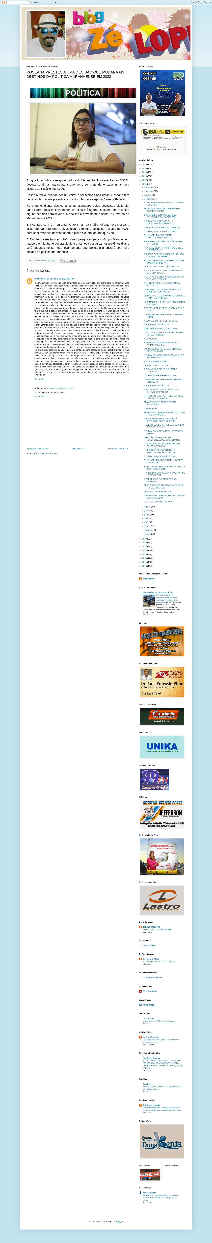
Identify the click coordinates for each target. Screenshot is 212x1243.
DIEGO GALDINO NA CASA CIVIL (159, 502)
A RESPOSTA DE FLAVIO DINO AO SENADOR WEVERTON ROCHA (160, 451)
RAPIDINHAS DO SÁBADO (156, 325)
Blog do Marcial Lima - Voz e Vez (158, 592)
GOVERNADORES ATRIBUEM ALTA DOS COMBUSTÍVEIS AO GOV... (162, 290)
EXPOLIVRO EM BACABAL (156, 361)
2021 (144, 184)
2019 (144, 543)
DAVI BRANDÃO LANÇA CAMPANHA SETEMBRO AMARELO (161, 391)
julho (146, 510)
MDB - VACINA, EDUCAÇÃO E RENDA (161, 267)
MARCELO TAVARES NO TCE (157, 491)
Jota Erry (147, 1084)
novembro (149, 191)
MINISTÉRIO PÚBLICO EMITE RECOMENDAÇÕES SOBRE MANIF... (162, 438)
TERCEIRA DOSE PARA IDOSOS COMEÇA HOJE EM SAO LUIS (163, 486)
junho (147, 514)
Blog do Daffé (149, 579)
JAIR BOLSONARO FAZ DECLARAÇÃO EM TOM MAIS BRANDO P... (163, 397)
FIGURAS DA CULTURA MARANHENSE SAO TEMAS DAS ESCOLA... (164, 297)
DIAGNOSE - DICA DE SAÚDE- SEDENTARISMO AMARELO (158, 236)
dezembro (149, 187)
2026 (144, 164)
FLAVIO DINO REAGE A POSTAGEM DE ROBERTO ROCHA (162, 209)
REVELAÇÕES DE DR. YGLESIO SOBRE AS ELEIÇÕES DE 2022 (164, 426)
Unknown (38, 279)
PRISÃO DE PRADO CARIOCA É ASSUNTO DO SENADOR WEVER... (164, 255)
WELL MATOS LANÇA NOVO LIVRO (160, 329)
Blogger (119, 1221)
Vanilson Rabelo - (151, 1037)
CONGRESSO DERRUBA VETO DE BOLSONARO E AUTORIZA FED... (160, 216)
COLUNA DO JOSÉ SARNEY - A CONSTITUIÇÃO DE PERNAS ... (160, 222)
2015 (144, 558)
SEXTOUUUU (150, 339)
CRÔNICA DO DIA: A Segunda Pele (157, 929)
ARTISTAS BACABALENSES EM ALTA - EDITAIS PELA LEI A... (162, 344)
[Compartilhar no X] (68, 261)
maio (146, 518)
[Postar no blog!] (65, 261)
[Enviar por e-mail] (62, 261)
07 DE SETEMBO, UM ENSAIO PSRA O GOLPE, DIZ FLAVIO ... (162, 445)
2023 (144, 176)
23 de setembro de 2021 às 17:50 (59, 279)
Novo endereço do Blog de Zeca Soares (159, 1021)
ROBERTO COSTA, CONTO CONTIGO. (159, 962)
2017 (144, 550)
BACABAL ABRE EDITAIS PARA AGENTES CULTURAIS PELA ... (163, 272)
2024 (144, 172)
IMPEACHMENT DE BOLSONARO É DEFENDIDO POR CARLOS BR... (160, 419)
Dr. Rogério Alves (151, 959)
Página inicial (78, 449)
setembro (148, 199)
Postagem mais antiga (118, 449)
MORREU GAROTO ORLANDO (158, 365)
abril (146, 522)
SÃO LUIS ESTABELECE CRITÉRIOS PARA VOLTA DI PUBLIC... (164, 333)
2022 (144, 180)
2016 (144, 554)
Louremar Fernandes (152, 977)
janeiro (147, 534)
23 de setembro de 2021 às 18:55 (59, 388)
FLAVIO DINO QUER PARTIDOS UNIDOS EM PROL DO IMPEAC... (164, 413)
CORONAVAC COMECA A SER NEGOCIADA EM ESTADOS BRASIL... (164, 278)
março (147, 526)
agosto (147, 507)
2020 (144, 539)
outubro (148, 195)
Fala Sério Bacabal (151, 1058)
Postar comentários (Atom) (46, 453)
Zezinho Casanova (151, 927)
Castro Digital (149, 945)
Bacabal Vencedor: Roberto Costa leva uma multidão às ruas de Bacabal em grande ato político (160, 1197)
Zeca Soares (149, 1018)
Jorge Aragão (149, 1005)
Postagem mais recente (38, 449)
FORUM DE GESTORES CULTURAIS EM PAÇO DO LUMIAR (162, 350)
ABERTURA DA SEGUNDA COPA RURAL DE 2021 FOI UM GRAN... (164, 467)
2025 (144, 168)
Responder (39, 379)
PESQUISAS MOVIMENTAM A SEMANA (162, 227)
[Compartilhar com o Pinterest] (74, 261)
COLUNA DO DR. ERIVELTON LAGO (160, 231)
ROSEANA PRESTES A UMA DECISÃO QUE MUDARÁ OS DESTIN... (164, 261)
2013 (144, 566)
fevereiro (148, 530)
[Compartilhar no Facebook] (71, 261)
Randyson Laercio (151, 1105)
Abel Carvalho (149, 1193)
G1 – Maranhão (150, 991)
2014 (144, 562)
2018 (144, 547)
